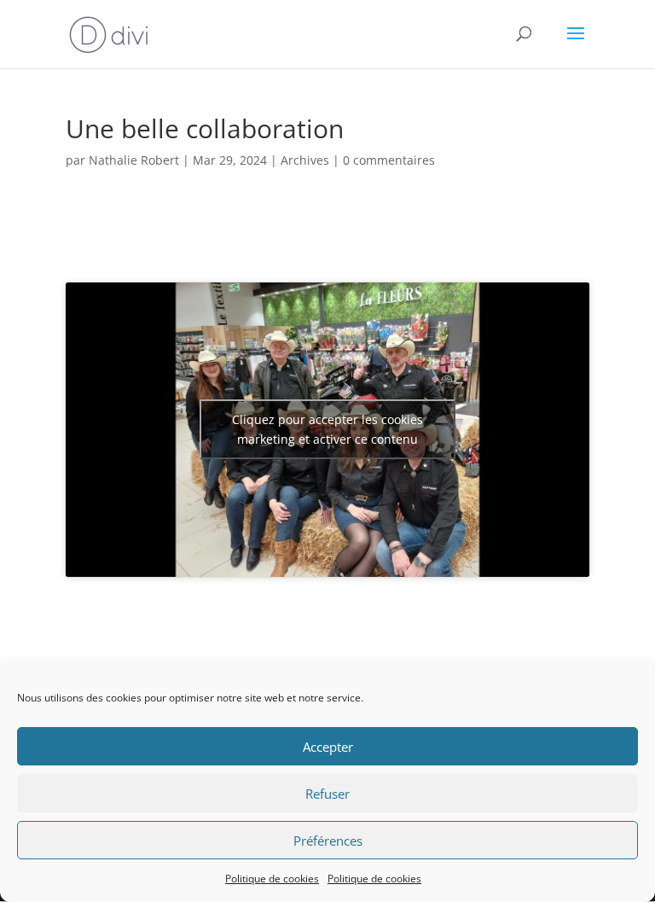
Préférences (327, 840)
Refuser (327, 793)
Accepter (328, 746)
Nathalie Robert (134, 160)
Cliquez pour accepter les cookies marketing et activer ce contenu (327, 429)
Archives (305, 160)
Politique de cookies (272, 878)
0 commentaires (389, 160)
